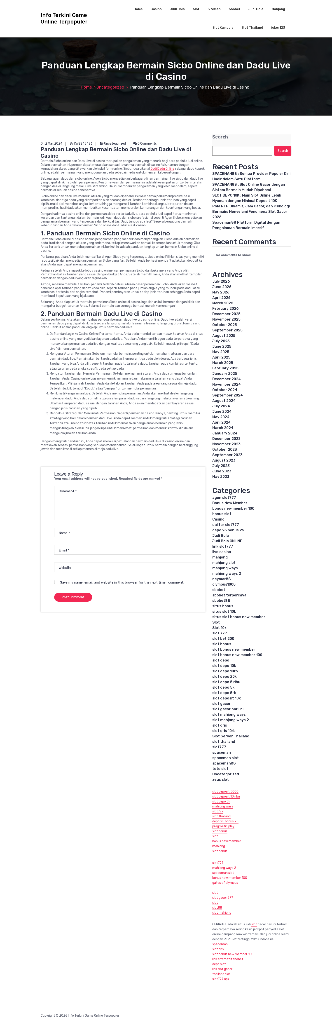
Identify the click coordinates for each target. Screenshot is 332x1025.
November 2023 (226, 444)
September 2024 (227, 395)
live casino (221, 552)
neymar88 (221, 579)
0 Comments (147, 143)
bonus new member (226, 841)
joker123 (278, 28)
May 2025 (220, 352)
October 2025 (224, 325)
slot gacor (221, 703)
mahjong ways (225, 568)
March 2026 (222, 303)
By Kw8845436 (81, 143)
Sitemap (214, 9)
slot (215, 836)
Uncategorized (110, 87)
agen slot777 (224, 497)
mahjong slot (224, 563)
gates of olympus (225, 883)
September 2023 (227, 455)
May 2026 (220, 292)
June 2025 (221, 346)
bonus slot (221, 514)
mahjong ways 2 (226, 573)
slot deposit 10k (226, 698)
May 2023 (220, 476)
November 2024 (226, 384)
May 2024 (220, 417)
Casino (156, 9)
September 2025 (227, 330)
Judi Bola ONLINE (227, 541)
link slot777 (222, 546)
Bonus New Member (229, 503)
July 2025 (221, 341)
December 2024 (226, 379)
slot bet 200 (223, 638)
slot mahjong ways (229, 714)
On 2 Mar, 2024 (51, 143)
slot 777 (219, 633)
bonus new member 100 (233, 508)
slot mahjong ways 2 (230, 720)
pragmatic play (223, 826)
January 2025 (224, 373)
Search (220, 137)
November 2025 (226, 319)
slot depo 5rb (224, 693)
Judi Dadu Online (162, 169)
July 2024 (221, 406)
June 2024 (221, 411)
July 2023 (221, 466)
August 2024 (224, 401)
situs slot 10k (224, 611)
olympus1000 (224, 584)
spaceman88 (224, 763)
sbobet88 (221, 600)
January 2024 (224, 433)
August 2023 (223, 460)
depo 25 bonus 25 (228, 530)
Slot (196, 9)
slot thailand (223, 741)
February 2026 (225, 308)
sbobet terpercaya (229, 595)
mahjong (220, 557)
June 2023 (221, 471)
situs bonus (222, 606)
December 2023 (226, 438)
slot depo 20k (224, 676)
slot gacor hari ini (227, 709)
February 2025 (225, 368)
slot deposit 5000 (225, 791)
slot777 (219, 747)
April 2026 (221, 298)
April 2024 (221, 422)
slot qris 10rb (224, 731)
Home (138, 9)
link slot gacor (222, 969)
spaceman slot (225, 758)
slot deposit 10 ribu (226, 796)
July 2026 (221, 281)
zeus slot (220, 779)
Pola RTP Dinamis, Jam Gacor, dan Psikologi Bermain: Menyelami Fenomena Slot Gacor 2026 (251, 211)
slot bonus (221, 644)
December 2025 (226, 314)
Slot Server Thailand (230, 736)
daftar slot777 (225, 525)
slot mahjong (221, 913)
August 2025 (223, 335)
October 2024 (224, 390)
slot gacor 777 (222, 898)
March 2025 (222, 363)
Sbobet (234, 9)
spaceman (221, 752)
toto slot (220, 769)
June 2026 (221, 287)
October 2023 (224, 449)
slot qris (219, 725)
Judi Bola (177, 9)
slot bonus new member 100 (237, 655)
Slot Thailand (252, 28)
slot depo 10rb (225, 671)
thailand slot (221, 974)
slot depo (220, 660)
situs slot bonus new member (238, 617)
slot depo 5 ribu (226, 682)
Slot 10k (219, 628)
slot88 (217, 908)
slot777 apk (220, 979)
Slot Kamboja (223, 28)
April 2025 (221, 357)
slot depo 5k (223, 687)
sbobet (218, 590)
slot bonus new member (233, 649)
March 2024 (222, 428)
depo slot (219, 964)
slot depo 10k (224, 666)
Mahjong (278, 9)
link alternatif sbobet (227, 959)
